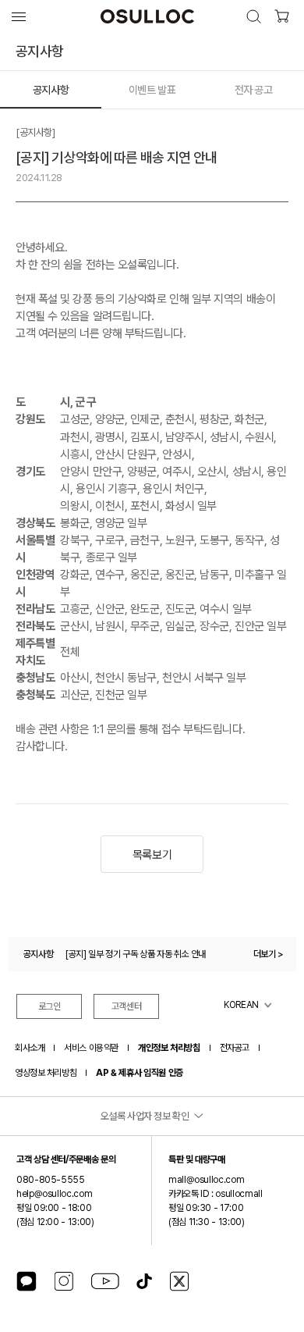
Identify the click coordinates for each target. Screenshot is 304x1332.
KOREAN (241, 1004)
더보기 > (268, 954)
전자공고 (234, 1047)
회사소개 (29, 1047)
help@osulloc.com (54, 1193)
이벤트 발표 (152, 90)
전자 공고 (254, 90)
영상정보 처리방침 (45, 1072)
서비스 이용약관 (91, 1047)
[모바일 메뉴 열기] (19, 16)
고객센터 (126, 1006)
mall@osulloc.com (206, 1179)
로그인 (49, 1006)
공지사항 (51, 90)
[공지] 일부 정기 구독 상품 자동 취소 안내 (135, 954)
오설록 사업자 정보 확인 (145, 1116)
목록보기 (152, 855)
